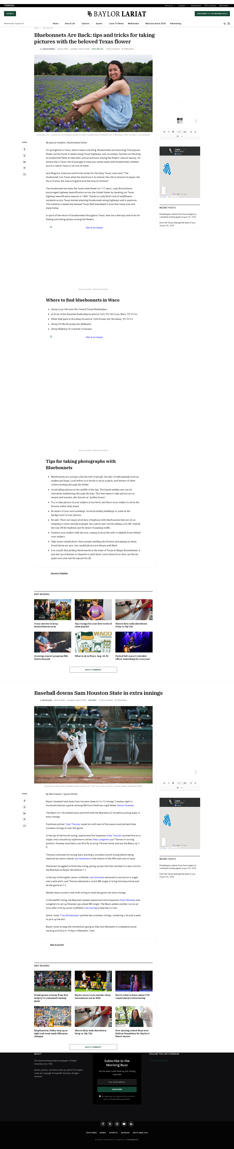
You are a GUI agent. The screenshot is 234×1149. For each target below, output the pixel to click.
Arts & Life (70, 23)
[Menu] (228, 24)
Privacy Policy (115, 1099)
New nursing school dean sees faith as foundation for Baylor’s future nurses (132, 1033)
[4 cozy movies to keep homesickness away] (52, 609)
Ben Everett (47, 700)
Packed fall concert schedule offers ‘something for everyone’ (132, 657)
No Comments (114, 49)
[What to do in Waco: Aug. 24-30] (93, 642)
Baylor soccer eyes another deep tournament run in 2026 (93, 996)
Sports (99, 23)
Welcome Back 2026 (155, 23)
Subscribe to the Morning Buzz (212, 14)
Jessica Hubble (48, 49)
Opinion (85, 23)
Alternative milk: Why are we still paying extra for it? (40, 5)
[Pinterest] (24, 168)
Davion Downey (125, 805)
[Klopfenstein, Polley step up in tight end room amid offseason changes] (52, 1016)
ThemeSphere (132, 1139)
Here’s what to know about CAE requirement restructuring (132, 996)
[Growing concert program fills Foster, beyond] (52, 642)
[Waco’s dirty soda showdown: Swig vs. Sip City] (133, 609)
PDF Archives (210, 5)
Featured (92, 700)
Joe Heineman (82, 858)
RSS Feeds (223, 5)
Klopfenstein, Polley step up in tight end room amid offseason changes (51, 1033)
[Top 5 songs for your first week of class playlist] (93, 609)
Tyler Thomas (72, 824)
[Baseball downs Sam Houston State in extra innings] (93, 744)
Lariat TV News (116, 23)
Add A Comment (93, 670)
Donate (10, 14)
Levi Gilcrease (96, 877)
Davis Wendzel (127, 900)
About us (169, 5)
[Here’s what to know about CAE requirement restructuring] (133, 981)
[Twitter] (24, 155)
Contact (181, 5)
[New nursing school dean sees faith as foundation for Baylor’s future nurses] (133, 1016)
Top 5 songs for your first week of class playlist (93, 625)
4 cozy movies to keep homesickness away (46, 625)
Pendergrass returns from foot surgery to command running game (51, 998)
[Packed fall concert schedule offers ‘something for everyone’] (133, 642)
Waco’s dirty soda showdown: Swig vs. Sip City (131, 625)
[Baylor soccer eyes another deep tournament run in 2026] (93, 981)
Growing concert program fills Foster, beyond (51, 657)
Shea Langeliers (101, 839)
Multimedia (133, 23)
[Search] (224, 24)
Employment (196, 5)
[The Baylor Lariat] (117, 13)
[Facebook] (24, 149)
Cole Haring (90, 907)
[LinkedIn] (24, 161)
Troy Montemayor (70, 915)
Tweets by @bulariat (158, 1060)
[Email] (24, 174)
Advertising (175, 23)
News (55, 23)
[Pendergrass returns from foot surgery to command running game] (52, 981)
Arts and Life (97, 49)
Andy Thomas (114, 835)
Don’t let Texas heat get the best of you (177, 222)
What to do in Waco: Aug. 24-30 (91, 656)
